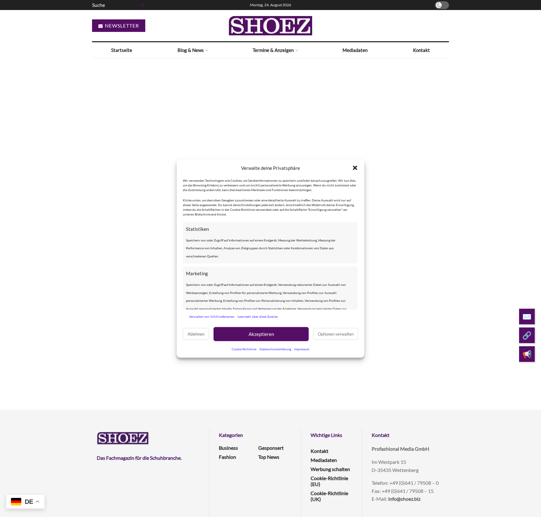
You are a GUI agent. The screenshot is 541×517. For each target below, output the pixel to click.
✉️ (527, 316)
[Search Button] (142, 5)
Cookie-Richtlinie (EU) (329, 481)
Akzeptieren (261, 334)
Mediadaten (355, 50)
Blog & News (191, 50)
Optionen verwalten (335, 334)
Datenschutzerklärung (275, 349)
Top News (268, 457)
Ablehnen (196, 334)
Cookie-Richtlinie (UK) (329, 496)
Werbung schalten (330, 469)
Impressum (301, 349)
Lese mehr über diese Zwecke (258, 316)
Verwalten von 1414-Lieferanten (211, 316)
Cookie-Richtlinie (244, 349)
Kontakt (421, 50)
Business (228, 448)
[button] (355, 168)
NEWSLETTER (121, 25)
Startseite (121, 50)
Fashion (227, 457)
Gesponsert (271, 448)
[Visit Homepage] (270, 25)
